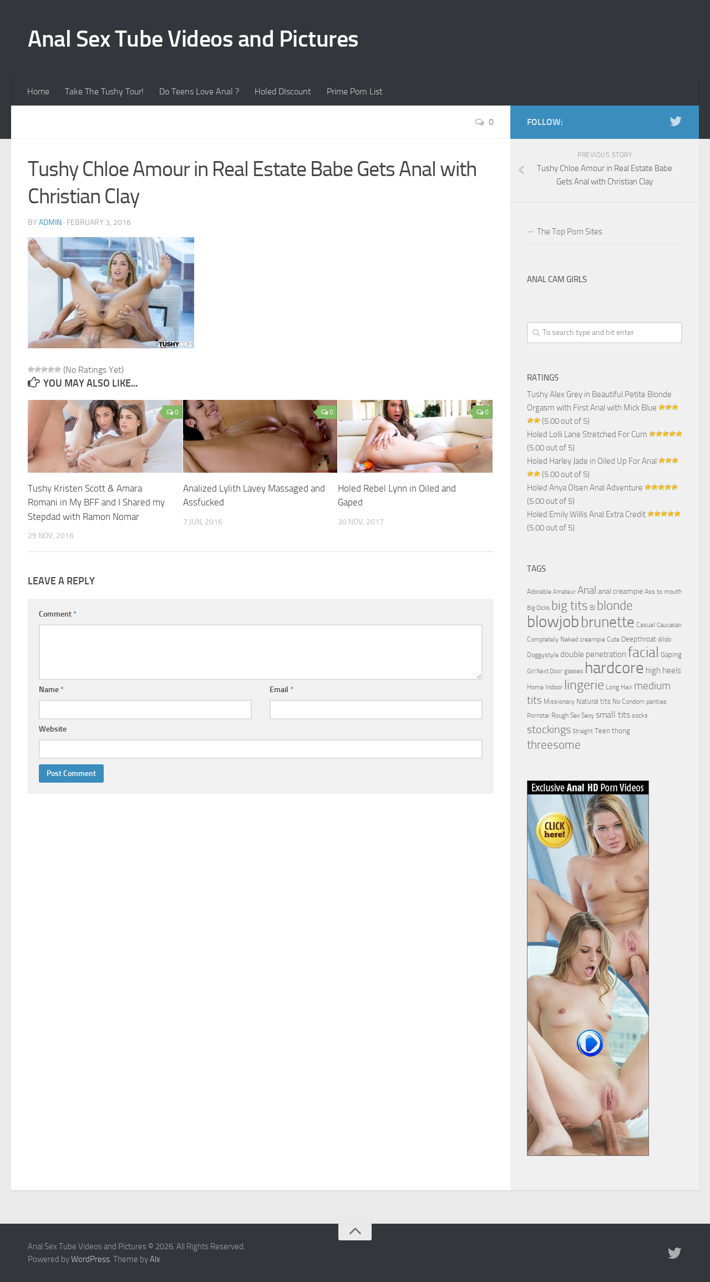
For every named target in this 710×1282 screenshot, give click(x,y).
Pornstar (538, 715)
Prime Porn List (355, 91)
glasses (573, 671)
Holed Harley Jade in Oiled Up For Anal (592, 461)
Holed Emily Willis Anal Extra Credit (586, 514)
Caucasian (669, 625)
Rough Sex (565, 715)
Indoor (553, 687)
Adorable (539, 591)
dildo (664, 639)
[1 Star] (31, 369)
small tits (613, 714)
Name (51, 689)
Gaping (671, 654)
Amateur (564, 591)
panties (656, 701)
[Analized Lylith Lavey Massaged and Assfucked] (260, 436)
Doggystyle (543, 655)
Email (281, 689)
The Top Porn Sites (569, 232)
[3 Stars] (44, 369)
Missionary (559, 701)
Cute (613, 639)
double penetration (593, 654)
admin (50, 222)
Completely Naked (552, 639)
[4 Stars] (51, 369)
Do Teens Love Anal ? (199, 91)
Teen (602, 731)
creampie (592, 639)
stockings (549, 729)
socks (640, 715)
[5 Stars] (57, 369)
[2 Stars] (37, 369)
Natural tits (593, 701)
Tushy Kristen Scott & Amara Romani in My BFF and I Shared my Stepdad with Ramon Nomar (96, 502)
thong (621, 730)
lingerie (584, 685)
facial (643, 652)
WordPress (90, 1259)
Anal (586, 590)
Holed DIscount (283, 91)
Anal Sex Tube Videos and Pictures (193, 39)
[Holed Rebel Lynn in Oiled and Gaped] (415, 436)
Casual (645, 625)
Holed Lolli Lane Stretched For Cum (587, 434)
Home (38, 91)
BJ (592, 608)
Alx (155, 1259)
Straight (582, 731)
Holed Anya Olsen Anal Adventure (585, 488)
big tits (569, 605)
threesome (554, 745)
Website (53, 729)
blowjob (553, 621)
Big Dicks (538, 608)
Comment (58, 614)
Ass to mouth (663, 591)
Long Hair (619, 687)
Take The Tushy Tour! (104, 91)
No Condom (628, 701)
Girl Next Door (544, 671)
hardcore (614, 668)
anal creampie (620, 591)
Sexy (587, 715)
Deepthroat (638, 638)
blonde (615, 605)
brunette (608, 622)
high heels (663, 670)
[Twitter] (675, 121)
